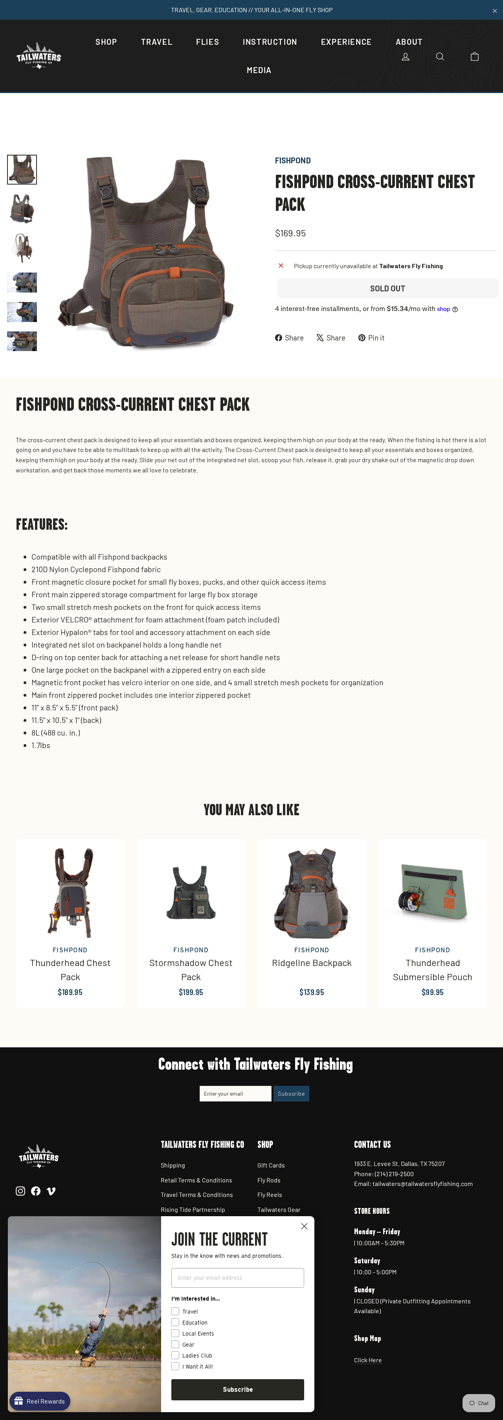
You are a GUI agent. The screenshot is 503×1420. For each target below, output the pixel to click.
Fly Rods (269, 1180)
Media (259, 70)
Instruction (270, 41)
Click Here (368, 1359)
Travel (157, 41)
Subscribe (238, 1389)
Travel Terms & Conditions (197, 1194)
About (409, 41)
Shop (106, 41)
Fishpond (293, 160)
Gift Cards (271, 1165)
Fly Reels (269, 1194)
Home (14, 127)
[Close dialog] (304, 1226)
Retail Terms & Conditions (196, 1180)
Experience (346, 41)
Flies (207, 41)
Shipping (173, 1165)
